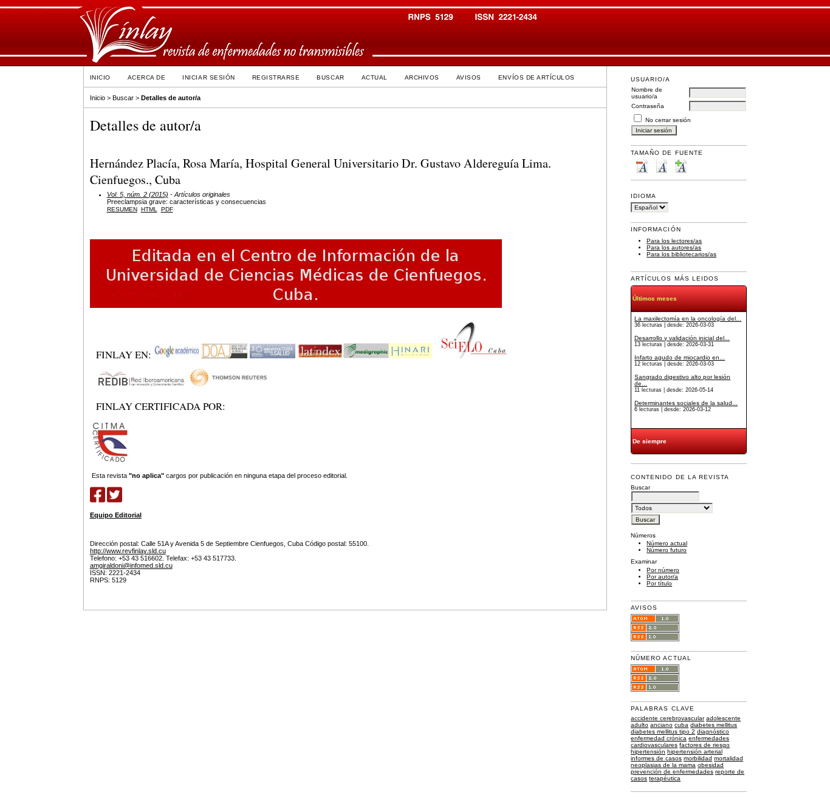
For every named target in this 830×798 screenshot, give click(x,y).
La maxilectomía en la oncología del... (687, 318)
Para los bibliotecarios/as (681, 254)
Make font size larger (680, 166)
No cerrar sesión (668, 120)
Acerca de (147, 77)
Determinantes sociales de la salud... (686, 403)
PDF (167, 209)
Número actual (667, 543)
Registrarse (276, 77)
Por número (663, 570)
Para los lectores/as (674, 240)
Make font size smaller (642, 166)
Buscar (330, 77)
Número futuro (667, 550)
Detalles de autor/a (171, 97)
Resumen (122, 209)
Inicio (100, 77)
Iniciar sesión (208, 77)
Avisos (468, 77)
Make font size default (661, 166)
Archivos (422, 77)
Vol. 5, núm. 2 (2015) (137, 194)
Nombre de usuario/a (646, 93)
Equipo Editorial (116, 515)
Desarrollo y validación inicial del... (682, 338)
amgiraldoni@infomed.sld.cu (131, 565)
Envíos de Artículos (536, 77)
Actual (375, 77)
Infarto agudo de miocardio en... (679, 357)
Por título (659, 583)
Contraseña (647, 106)
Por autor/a (662, 576)
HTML (149, 209)
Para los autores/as (674, 247)
